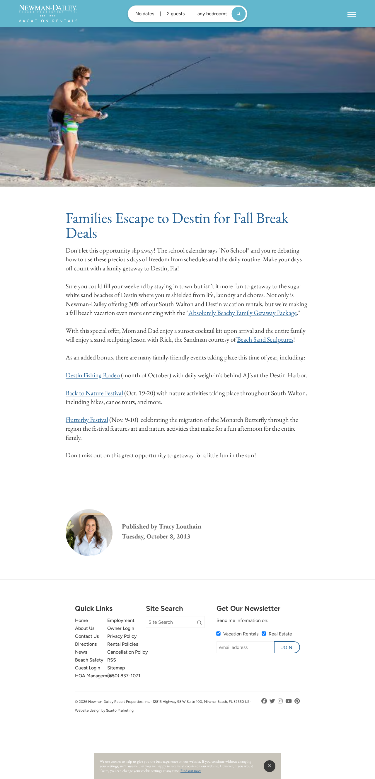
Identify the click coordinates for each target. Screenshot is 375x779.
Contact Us (87, 636)
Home (81, 620)
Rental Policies (122, 644)
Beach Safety (89, 660)
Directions (86, 644)
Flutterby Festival (87, 419)
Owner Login (120, 628)
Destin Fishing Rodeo (93, 375)
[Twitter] (273, 701)
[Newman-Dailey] (48, 13)
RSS (111, 660)
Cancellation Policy (127, 652)
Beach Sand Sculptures (265, 339)
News (81, 652)
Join (287, 647)
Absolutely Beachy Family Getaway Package (242, 312)
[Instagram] (281, 701)
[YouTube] (289, 701)
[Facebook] (264, 701)
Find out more (190, 770)
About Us (84, 628)
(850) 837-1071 (123, 676)
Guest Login (87, 668)
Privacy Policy (122, 636)
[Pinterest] (297, 701)
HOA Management (94, 676)
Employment (120, 620)
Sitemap (116, 668)
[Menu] (351, 15)
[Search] (199, 623)
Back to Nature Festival (94, 392)
